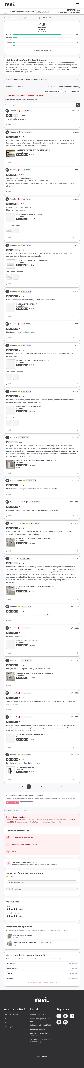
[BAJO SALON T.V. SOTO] (10, 644)
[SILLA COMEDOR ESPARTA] (10, 770)
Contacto (46, 11)
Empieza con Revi (12, 803)
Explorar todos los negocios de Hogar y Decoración (42, 982)
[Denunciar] (77, 125)
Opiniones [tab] (9, 86)
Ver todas (19, 468)
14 (55, 787)
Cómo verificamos (11, 1015)
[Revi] (10, 4)
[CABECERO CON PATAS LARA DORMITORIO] (10, 542)
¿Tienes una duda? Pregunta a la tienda (64, 86)
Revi (5, 18)
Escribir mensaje (17, 882)
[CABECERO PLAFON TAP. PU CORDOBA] (10, 153)
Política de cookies (37, 1015)
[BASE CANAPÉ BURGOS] (10, 307)
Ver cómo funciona (26, 803)
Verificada (27, 110)
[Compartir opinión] (73, 124)
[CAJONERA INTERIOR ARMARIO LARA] (10, 738)
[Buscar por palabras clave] (78, 105)
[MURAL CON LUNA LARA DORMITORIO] (10, 364)
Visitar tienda (16, 889)
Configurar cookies (37, 1029)
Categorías (13, 18)
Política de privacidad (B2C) (40, 1025)
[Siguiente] (61, 787)
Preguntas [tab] (20, 86)
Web (38, 11)
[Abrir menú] (77, 4)
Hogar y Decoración (26, 18)
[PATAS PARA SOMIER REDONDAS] (10, 217)
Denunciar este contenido (17, 810)
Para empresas (9, 1027)
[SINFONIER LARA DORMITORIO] (9, 377)
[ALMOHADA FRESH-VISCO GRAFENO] (9, 230)
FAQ (5, 1023)
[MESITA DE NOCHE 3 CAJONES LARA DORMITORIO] (10, 464)
